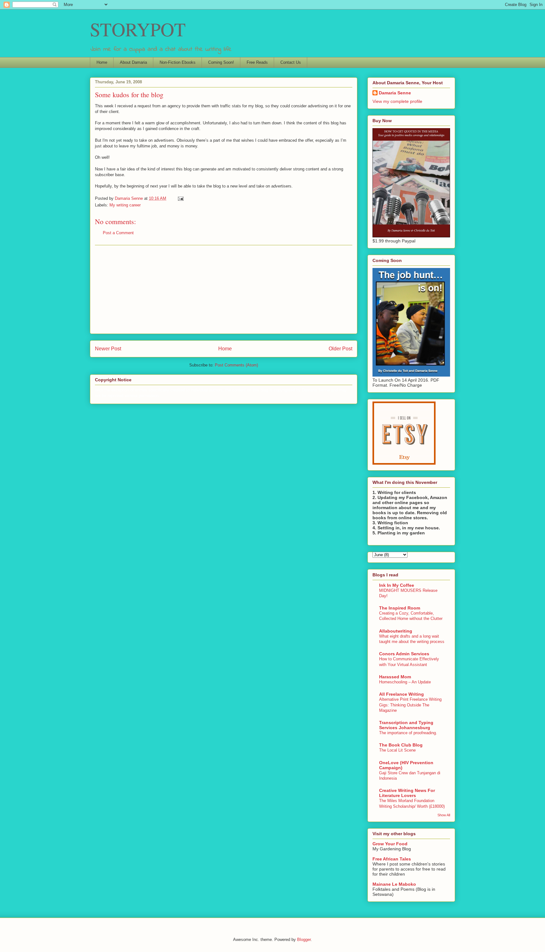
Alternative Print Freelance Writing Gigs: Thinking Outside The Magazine (410, 705)
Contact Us (290, 62)
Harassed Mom (395, 676)
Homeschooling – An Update (405, 682)
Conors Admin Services (404, 653)
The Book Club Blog (401, 744)
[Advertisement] (223, 289)
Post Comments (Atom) (236, 365)
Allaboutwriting (395, 631)
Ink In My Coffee (396, 585)
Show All (443, 815)
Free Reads (257, 62)
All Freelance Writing (401, 694)
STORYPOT (138, 29)
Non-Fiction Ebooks (178, 62)
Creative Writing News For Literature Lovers (407, 793)
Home (102, 62)
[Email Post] (180, 198)
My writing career (125, 205)
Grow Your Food (389, 843)
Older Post (340, 348)
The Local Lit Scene (397, 750)
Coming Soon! (221, 62)
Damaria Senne (395, 92)
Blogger (304, 939)
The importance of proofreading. (408, 732)
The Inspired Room (399, 607)
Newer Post (108, 348)
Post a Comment (118, 232)
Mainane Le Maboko (394, 884)
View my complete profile (397, 101)
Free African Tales (391, 858)
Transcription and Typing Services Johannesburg (406, 725)
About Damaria (133, 62)
